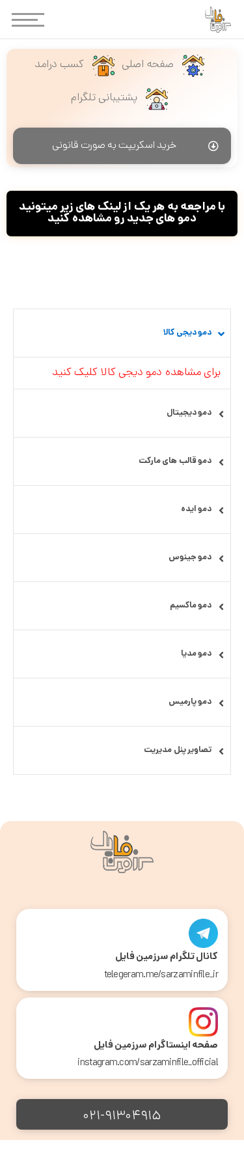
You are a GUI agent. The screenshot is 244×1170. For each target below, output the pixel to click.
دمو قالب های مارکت (175, 461)
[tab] (122, 333)
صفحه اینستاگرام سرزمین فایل (156, 1045)
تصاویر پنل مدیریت (177, 750)
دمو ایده (196, 509)
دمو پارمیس (190, 702)
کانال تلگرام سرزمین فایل (166, 957)
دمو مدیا (196, 654)
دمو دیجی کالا (187, 333)
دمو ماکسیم (190, 606)
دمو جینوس (190, 557)
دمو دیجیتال (189, 413)
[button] (122, 146)
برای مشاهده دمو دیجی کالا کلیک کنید (136, 373)
